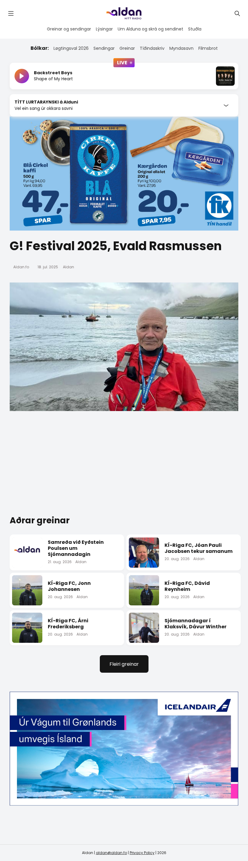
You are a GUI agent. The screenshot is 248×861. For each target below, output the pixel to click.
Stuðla (194, 29)
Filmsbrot (208, 48)
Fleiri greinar (124, 664)
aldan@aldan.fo (111, 852)
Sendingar (104, 48)
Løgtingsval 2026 (71, 48)
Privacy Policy (142, 852)
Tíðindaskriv (152, 48)
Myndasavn (181, 48)
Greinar (127, 48)
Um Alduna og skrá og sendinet (150, 29)
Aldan (68, 266)
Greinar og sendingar (69, 29)
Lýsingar (104, 29)
